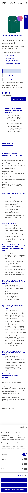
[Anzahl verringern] (4, 99)
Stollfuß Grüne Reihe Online (11, 57)
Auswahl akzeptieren (14, 485)
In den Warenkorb (18, 99)
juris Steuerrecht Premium (11, 60)
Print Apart (11, 75)
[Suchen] (21, 3)
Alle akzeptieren (14, 480)
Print (12, 71)
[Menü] (18, 3)
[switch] (24, 459)
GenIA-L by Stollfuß (9, 55)
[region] (14, 21)
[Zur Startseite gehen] (10, 3)
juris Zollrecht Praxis (10, 58)
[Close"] (24, 23)
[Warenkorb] (25, 3)
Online (12, 79)
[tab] (7, 144)
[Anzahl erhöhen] (8, 99)
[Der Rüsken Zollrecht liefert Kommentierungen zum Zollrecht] (14, 24)
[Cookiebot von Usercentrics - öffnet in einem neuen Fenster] (20, 427)
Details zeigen (20, 475)
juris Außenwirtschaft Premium (12, 63)
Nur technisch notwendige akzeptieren (14, 489)
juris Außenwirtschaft (10, 61)
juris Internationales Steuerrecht (13, 65)
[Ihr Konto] (23, 3)
